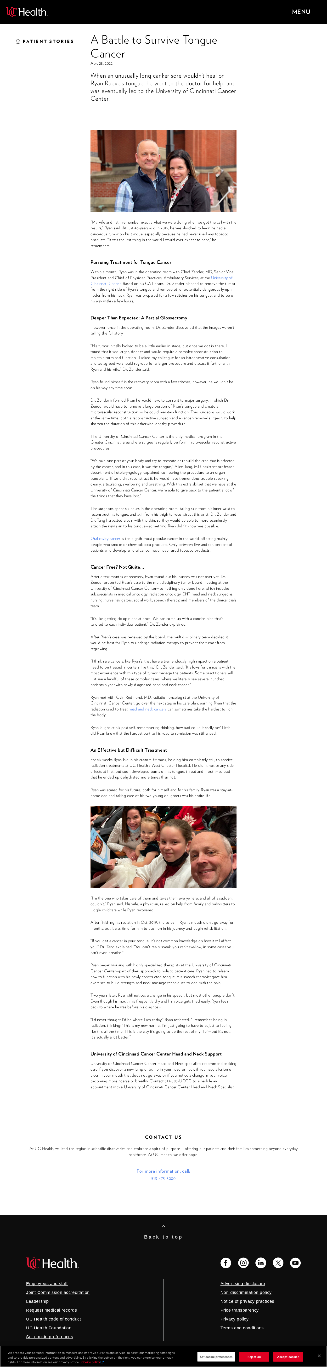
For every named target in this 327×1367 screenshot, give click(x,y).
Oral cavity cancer (105, 538)
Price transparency (239, 1310)
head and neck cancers (148, 709)
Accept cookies (288, 1357)
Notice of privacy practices (247, 1301)
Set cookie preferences (216, 1357)
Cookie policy (90, 1362)
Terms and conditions (242, 1328)
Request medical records (51, 1310)
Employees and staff (47, 1283)
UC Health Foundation (48, 1328)
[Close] (319, 1355)
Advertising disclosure (242, 1283)
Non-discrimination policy (246, 1292)
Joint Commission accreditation (58, 1292)
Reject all (254, 1357)
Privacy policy (234, 1319)
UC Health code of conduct (53, 1319)
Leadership (37, 1301)
